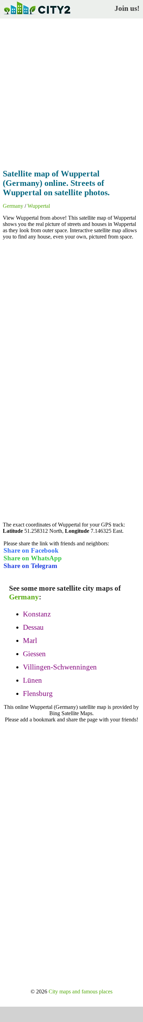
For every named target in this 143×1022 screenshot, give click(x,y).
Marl (30, 640)
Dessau (33, 627)
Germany (13, 206)
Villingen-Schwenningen (60, 667)
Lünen (32, 680)
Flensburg (38, 693)
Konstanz (37, 614)
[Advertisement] (71, 92)
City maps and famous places (80, 991)
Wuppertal (38, 206)
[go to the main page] (37, 16)
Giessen (34, 654)
